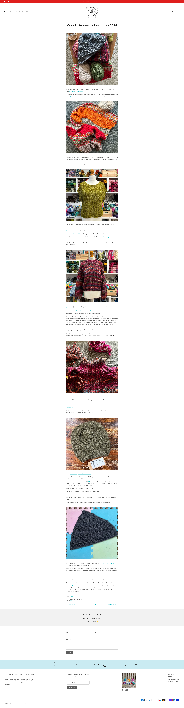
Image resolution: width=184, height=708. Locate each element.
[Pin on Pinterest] (73, 596)
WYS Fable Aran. (71, 408)
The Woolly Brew (12, 703)
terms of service (172, 684)
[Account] (172, 11)
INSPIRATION (19, 11)
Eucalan (74, 586)
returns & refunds (173, 681)
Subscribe (72, 687)
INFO (27, 11)
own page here (70, 96)
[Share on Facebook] (72, 596)
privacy (170, 686)
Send (69, 652)
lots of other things (104, 237)
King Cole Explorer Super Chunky (85, 311)
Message (68, 639)
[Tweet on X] (70, 596)
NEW (5, 11)
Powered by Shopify (21, 703)
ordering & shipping (173, 679)
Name (68, 632)
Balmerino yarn (92, 482)
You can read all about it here (74, 234)
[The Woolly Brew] (92, 11)
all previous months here (76, 91)
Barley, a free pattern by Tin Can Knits (80, 474)
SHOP (11, 11)
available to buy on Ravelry (106, 563)
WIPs (71, 600)
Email (94, 632)
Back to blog (92, 604)
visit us (170, 676)
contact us (171, 674)
